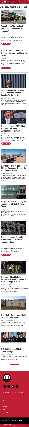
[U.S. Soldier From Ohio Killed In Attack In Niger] (13, 337)
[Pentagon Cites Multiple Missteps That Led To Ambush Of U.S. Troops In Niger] (13, 268)
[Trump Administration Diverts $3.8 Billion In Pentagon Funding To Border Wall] (13, 81)
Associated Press (4, 320)
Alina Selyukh (3, 133)
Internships (5, 406)
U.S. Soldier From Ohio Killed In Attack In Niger (14, 350)
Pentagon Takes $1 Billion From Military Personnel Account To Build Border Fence (14, 168)
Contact (4, 397)
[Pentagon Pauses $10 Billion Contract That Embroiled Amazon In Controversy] (13, 117)
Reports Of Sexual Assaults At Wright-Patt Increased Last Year (14, 316)
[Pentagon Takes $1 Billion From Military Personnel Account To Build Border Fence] (13, 156)
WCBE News (3, 313)
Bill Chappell (3, 173)
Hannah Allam (4, 34)
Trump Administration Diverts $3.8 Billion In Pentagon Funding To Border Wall (13, 92)
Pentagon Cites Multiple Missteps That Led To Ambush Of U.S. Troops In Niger (13, 279)
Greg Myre (3, 245)
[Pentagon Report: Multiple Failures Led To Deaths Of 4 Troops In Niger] (13, 228)
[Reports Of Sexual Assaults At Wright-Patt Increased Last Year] (13, 303)
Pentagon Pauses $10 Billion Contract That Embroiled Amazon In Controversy (13, 128)
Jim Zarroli (3, 209)
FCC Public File (6, 412)
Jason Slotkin (3, 58)
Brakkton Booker (4, 98)
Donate (25, 2)
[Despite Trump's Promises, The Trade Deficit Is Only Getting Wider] (13, 192)
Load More (14, 365)
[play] (2, 425)
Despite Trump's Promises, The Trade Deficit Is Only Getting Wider (13, 203)
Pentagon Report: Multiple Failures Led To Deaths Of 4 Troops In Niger (12, 239)
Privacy (4, 409)
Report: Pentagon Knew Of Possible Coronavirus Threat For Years (14, 53)
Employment (5, 403)
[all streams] (27, 425)
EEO (3, 400)
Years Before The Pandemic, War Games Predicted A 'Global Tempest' (14, 28)
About (4, 395)
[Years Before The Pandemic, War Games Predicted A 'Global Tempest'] (13, 17)
